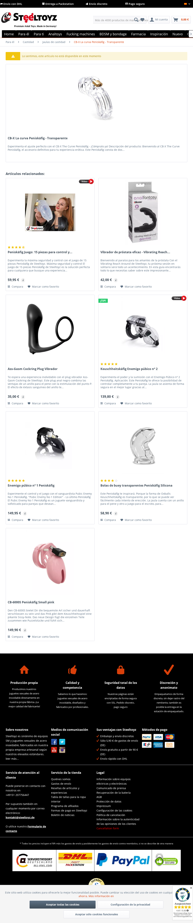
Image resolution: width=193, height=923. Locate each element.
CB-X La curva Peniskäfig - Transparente (37, 138)
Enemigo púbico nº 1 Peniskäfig (31, 485)
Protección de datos (108, 801)
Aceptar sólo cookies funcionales (96, 914)
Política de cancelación (110, 815)
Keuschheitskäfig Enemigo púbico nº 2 (129, 369)
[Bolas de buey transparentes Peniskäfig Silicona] (142, 445)
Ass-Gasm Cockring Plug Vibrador (32, 369)
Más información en (102, 896)
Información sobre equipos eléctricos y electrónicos (113, 781)
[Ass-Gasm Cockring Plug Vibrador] (50, 329)
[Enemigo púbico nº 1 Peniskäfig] (50, 445)
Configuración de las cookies (114, 810)
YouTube (54, 750)
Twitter (62, 742)
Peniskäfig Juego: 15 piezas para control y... (40, 252)
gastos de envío (73, 843)
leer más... (12, 758)
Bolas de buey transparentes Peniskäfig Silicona (136, 485)
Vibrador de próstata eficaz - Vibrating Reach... (135, 252)
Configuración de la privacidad (130, 904)
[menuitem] (116, 19)
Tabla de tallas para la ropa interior (68, 799)
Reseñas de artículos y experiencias (65, 790)
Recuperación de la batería (113, 792)
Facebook (54, 742)
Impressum (103, 806)
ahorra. (84, 896)
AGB (99, 797)
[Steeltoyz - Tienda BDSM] (35, 22)
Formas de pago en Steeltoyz (69, 810)
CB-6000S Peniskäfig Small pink (31, 602)
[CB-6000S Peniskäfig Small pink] (50, 562)
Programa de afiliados (65, 806)
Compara (17, 286)
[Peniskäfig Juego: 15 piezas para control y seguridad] (50, 212)
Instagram (62, 750)
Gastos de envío (61, 783)
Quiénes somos (60, 779)
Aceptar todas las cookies (62, 904)
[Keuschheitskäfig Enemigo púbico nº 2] (142, 329)
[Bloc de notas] (142, 19)
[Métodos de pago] (163, 741)
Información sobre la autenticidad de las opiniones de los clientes (117, 822)
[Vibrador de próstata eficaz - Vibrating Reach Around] (142, 212)
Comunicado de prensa (111, 788)
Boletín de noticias (62, 815)
